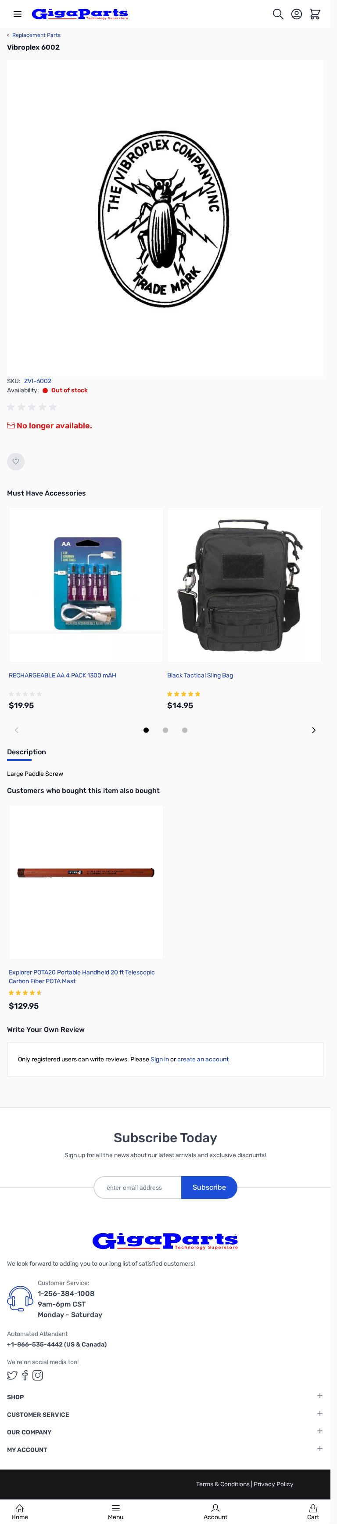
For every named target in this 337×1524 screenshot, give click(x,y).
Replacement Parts (34, 35)
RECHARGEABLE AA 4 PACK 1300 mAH (62, 675)
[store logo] (80, 14)
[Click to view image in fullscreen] (165, 218)
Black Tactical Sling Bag (200, 675)
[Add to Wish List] (16, 462)
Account (215, 1517)
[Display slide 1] (146, 730)
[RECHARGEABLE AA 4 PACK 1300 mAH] (86, 584)
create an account (203, 1059)
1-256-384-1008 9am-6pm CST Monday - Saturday (70, 1304)
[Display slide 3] (184, 730)
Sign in (160, 1059)
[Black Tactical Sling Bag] (244, 584)
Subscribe (209, 1187)
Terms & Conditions (223, 1484)
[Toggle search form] (278, 14)
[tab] (26, 755)
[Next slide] (313, 730)
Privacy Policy (274, 1484)
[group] (33, 407)
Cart (313, 1517)
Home (19, 1517)
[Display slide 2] (165, 730)
